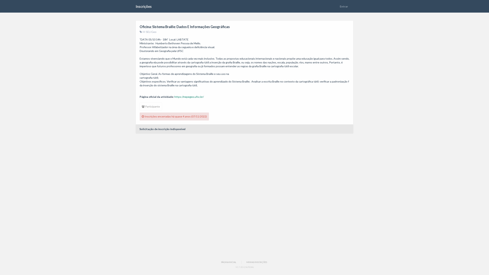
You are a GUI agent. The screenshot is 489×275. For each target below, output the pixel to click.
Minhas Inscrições (256, 262)
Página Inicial (228, 262)
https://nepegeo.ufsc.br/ (189, 96)
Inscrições (144, 6)
